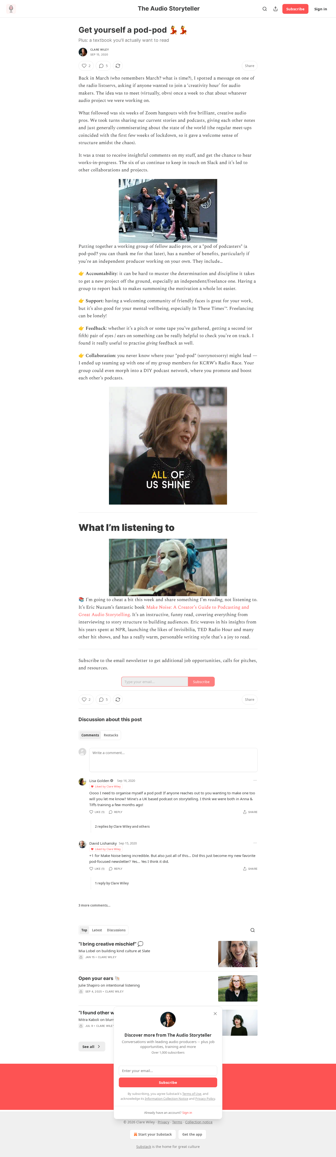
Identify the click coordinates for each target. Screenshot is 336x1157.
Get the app (192, 1134)
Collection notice (199, 1122)
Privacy (163, 1122)
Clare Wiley (99, 49)
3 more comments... (94, 905)
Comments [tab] (90, 735)
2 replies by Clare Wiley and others (122, 826)
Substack (143, 1146)
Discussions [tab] (116, 930)
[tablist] (99, 735)
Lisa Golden (99, 780)
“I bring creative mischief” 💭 (110, 944)
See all (88, 1046)
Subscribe (295, 8)
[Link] (72, 527)
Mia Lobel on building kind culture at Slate (114, 950)
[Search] (265, 9)
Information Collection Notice (166, 1098)
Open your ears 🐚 (99, 978)
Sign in (320, 8)
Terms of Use (191, 1093)
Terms (177, 1122)
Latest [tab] (97, 930)
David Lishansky (103, 843)
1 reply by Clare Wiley (112, 883)
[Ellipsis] (255, 780)
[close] (215, 1014)
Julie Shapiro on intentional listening (109, 985)
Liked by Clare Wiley (108, 786)
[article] (168, 954)
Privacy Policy (205, 1098)
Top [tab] (84, 930)
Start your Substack (155, 1134)
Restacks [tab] (111, 735)
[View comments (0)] (126, 963)
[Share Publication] (275, 9)
